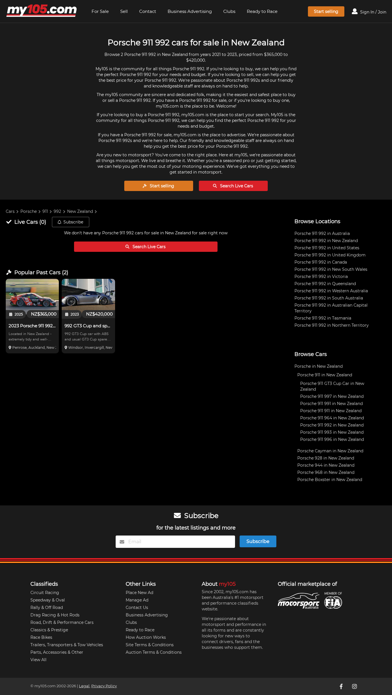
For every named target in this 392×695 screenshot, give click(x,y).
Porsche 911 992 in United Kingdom (330, 255)
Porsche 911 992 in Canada (320, 262)
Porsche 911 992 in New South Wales (330, 269)
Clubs (229, 11)
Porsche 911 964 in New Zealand (332, 417)
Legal (84, 686)
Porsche (28, 211)
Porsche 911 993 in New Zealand (332, 432)
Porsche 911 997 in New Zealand (332, 396)
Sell (124, 11)
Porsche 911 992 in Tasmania (322, 318)
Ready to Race (262, 11)
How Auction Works (146, 637)
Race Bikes (41, 637)
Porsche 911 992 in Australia (322, 233)
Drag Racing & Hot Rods (54, 615)
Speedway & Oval (47, 600)
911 (45, 211)
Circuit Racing (44, 592)
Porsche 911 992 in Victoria (321, 276)
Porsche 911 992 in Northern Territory (331, 325)
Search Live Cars (236, 185)
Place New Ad (139, 592)
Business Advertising (190, 11)
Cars (10, 211)
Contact (147, 11)
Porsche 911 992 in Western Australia (331, 290)
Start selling (326, 11)
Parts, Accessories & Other (56, 652)
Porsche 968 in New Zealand (325, 472)
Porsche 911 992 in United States (326, 247)
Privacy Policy (104, 686)
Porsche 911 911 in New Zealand (331, 410)
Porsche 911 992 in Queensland (325, 283)
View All (38, 659)
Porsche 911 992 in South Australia (328, 298)
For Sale (100, 11)
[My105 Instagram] (355, 686)
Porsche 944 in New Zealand (325, 465)
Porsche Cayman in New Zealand (330, 450)
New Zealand (80, 211)
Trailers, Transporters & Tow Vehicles (66, 644)
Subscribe (73, 222)
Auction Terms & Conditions (154, 652)
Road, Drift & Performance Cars (62, 622)
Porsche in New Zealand (318, 366)
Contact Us (137, 607)
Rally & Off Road (46, 607)
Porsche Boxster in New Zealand (329, 479)
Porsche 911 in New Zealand (324, 374)
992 (57, 211)
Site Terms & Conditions (150, 644)
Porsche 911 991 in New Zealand (331, 403)
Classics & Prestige (49, 629)
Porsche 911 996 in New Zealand (332, 439)
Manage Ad (137, 600)
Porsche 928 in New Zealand (325, 458)
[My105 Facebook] (341, 686)
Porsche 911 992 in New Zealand (326, 240)
